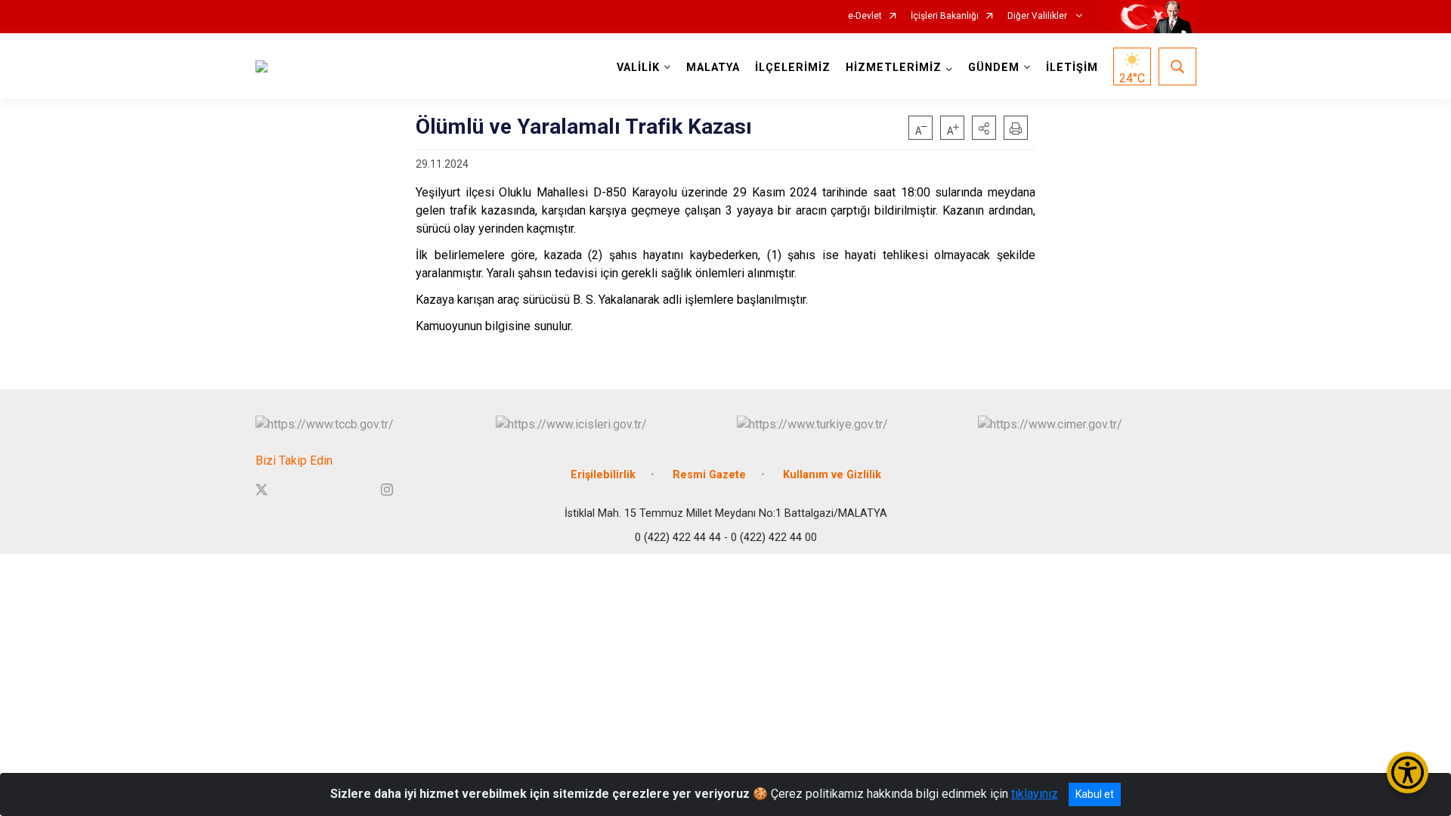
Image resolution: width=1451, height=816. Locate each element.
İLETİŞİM (1072, 67)
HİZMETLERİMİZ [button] (894, 67)
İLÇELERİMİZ (793, 67)
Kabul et (1094, 794)
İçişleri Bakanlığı (945, 16)
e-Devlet (865, 16)
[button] (984, 128)
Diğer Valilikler (1038, 16)
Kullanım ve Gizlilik (832, 474)
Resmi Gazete (709, 474)
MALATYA (713, 67)
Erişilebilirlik (603, 474)
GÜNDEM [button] (993, 67)
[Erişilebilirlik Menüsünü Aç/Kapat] (1407, 772)
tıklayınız (1034, 794)
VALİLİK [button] (638, 67)
